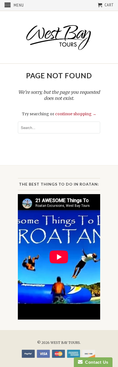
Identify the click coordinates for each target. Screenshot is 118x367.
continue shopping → (75, 113)
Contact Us (95, 362)
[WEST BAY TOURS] (59, 37)
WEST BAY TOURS (65, 343)
